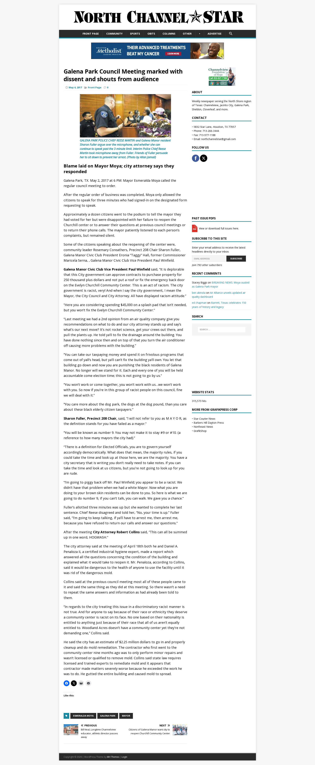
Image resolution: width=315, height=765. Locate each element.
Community (114, 33)
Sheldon (196, 109)
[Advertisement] (221, 189)
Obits (151, 33)
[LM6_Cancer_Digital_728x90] (157, 56)
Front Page (91, 33)
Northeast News (203, 426)
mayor (126, 715)
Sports (135, 33)
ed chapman (199, 302)
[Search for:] (221, 329)
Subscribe (236, 258)
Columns (169, 33)
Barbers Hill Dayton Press (209, 422)
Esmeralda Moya (83, 715)
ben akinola (198, 292)
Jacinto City (226, 105)
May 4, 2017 (75, 87)
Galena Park (107, 715)
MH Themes (113, 756)
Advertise (214, 33)
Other (187, 33)
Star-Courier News (204, 418)
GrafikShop (200, 431)
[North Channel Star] (157, 27)
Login (124, 756)
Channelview (211, 105)
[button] (230, 34)
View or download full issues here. (218, 228)
